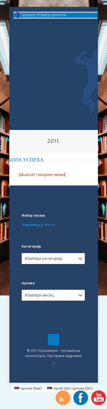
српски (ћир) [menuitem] (31, 388)
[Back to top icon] (53, 339)
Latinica (49, 225)
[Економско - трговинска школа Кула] (55, 15)
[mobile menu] (90, 15)
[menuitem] (28, 388)
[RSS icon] (54, 363)
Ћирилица (31, 225)
